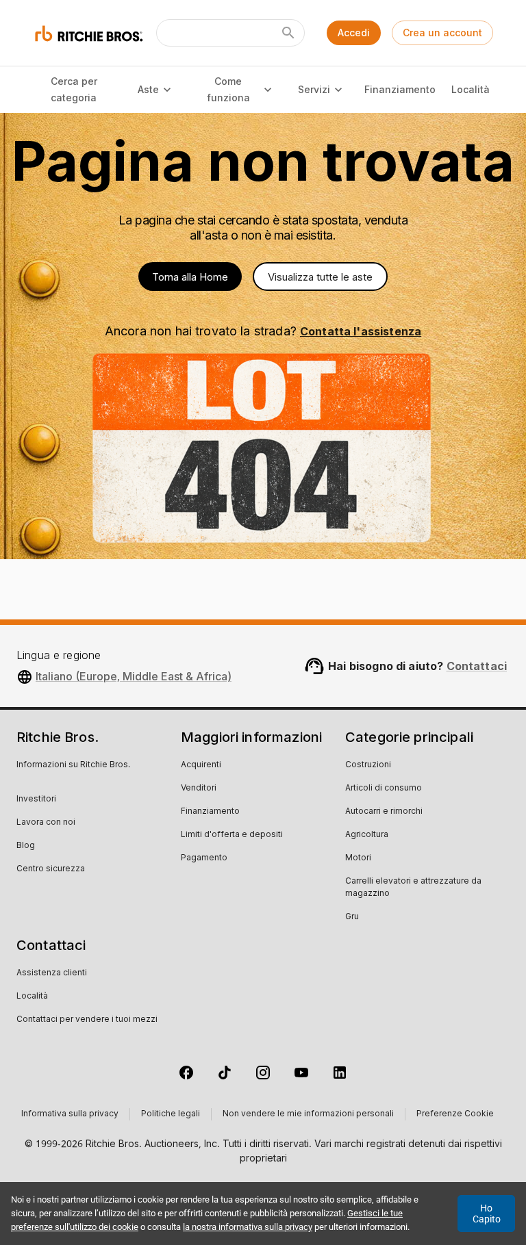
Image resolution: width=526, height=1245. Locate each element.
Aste (148, 89)
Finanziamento (400, 89)
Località (470, 89)
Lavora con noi (45, 823)
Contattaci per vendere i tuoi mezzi (87, 1020)
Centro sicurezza (50, 869)
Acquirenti (201, 765)
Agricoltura (366, 835)
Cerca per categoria (74, 89)
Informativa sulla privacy (69, 1114)
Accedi (354, 32)
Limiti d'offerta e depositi (232, 835)
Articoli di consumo (383, 788)
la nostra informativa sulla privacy (247, 1227)
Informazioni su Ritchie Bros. (73, 765)
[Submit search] (288, 33)
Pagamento (204, 858)
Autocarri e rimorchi (384, 812)
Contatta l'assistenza (360, 331)
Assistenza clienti (51, 973)
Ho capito (487, 1213)
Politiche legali (170, 1114)
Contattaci (477, 666)
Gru (352, 917)
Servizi (314, 89)
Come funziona (228, 89)
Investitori (36, 799)
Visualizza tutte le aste (320, 276)
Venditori (198, 788)
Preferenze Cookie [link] (455, 1114)
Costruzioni (368, 765)
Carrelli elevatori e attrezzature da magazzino (413, 887)
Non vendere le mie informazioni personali (308, 1114)
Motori (358, 858)
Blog (25, 846)
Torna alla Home (190, 276)
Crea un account (442, 32)
